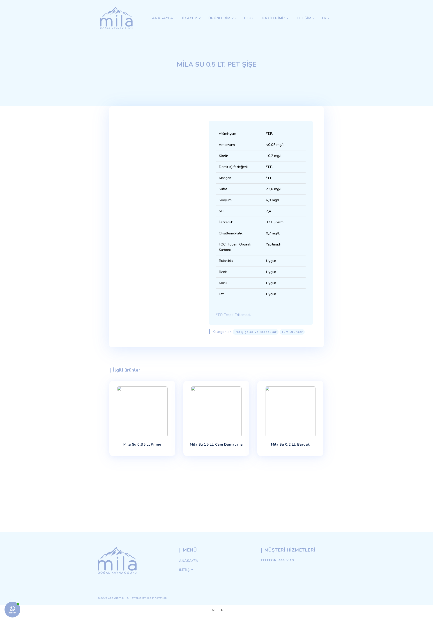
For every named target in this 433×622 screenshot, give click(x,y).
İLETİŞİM (186, 570)
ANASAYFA (188, 561)
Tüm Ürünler (292, 332)
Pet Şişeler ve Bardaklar (256, 332)
